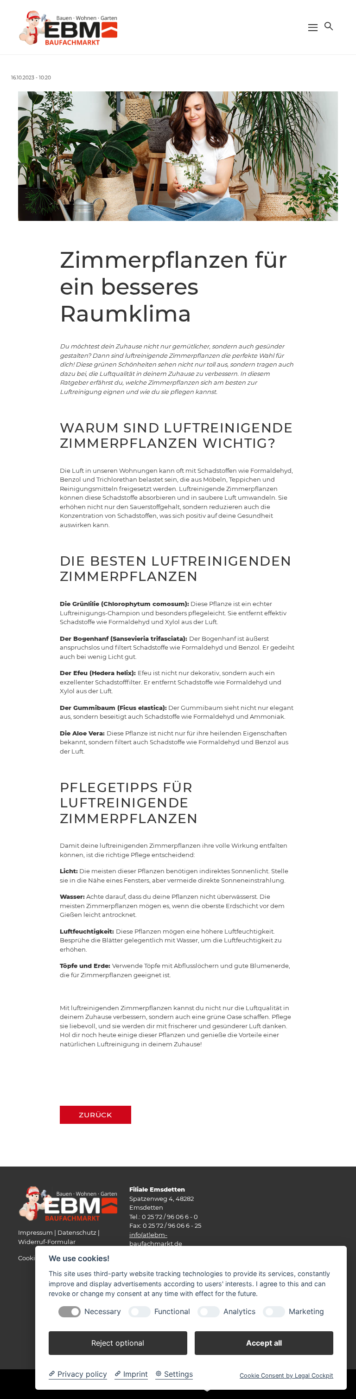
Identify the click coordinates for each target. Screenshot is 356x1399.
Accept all (264, 1342)
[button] (327, 26)
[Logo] (67, 26)
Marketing (306, 1311)
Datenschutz (76, 1232)
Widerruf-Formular (47, 1241)
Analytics (239, 1311)
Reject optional (117, 1342)
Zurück (95, 1114)
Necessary (102, 1311)
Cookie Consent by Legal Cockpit (286, 1375)
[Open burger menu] (313, 27)
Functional (172, 1311)
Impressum (35, 1232)
